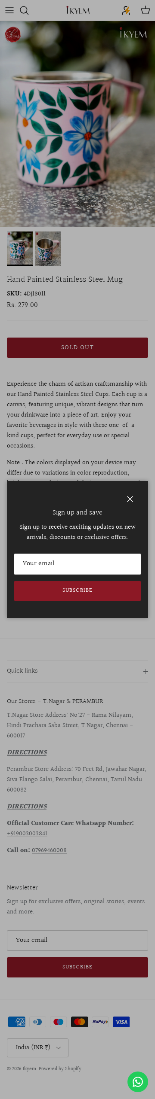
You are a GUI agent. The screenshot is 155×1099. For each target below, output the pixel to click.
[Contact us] (137, 1082)
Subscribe (77, 590)
